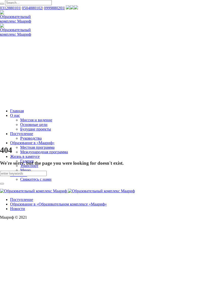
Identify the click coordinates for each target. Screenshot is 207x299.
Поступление (21, 199)
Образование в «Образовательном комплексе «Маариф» (58, 204)
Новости (17, 209)
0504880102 (32, 8)
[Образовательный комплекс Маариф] (67, 191)
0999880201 (54, 8)
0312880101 (10, 8)
